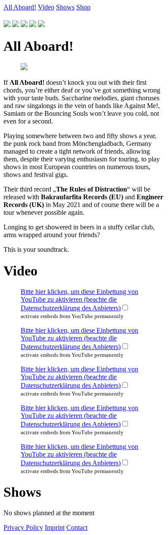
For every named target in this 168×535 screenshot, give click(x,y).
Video (46, 7)
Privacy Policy (23, 527)
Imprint (55, 527)
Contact (76, 527)
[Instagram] (24, 24)
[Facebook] (32, 24)
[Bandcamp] (41, 24)
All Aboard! (19, 7)
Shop (83, 7)
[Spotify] (6, 24)
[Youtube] (15, 24)
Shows (65, 7)
